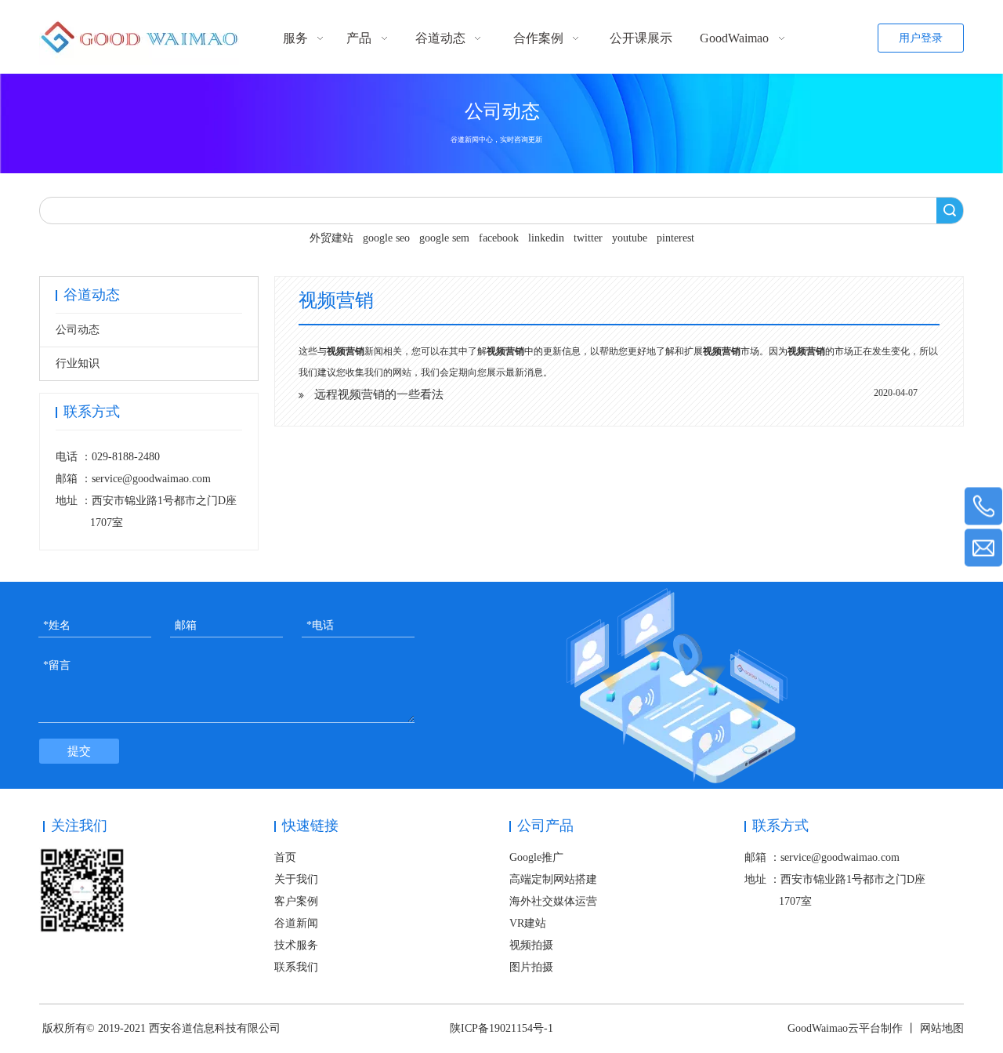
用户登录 (921, 38)
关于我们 (296, 879)
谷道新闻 (296, 923)
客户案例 (296, 901)
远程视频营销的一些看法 (379, 394)
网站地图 (942, 1028)
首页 (285, 857)
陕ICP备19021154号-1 (501, 1028)
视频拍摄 (531, 945)
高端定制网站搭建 (553, 879)
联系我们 (296, 967)
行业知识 (78, 363)
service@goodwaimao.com (151, 479)
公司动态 (78, 330)
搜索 (949, 210)
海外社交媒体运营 (553, 901)
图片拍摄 (531, 967)
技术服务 (296, 945)
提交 (79, 751)
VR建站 (527, 923)
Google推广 (536, 857)
